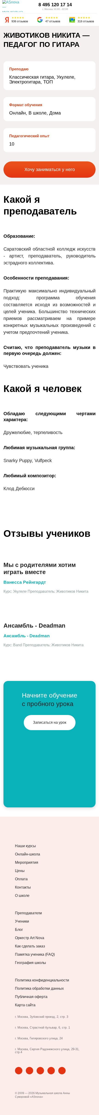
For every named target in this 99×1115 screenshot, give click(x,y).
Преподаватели (28, 913)
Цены (20, 871)
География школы (30, 963)
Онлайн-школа (27, 854)
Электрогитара (25, 81)
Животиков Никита (72, 591)
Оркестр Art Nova (29, 938)
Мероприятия (26, 862)
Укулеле (65, 77)
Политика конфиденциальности (42, 980)
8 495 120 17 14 (55, 4)
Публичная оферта (31, 997)
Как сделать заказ (30, 946)
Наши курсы (25, 846)
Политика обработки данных (39, 988)
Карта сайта (25, 1005)
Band (17, 645)
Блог (19, 930)
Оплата (21, 879)
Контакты (23, 887)
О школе (22, 896)
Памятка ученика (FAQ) (35, 954)
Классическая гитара (31, 77)
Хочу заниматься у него (49, 169)
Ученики (22, 921)
